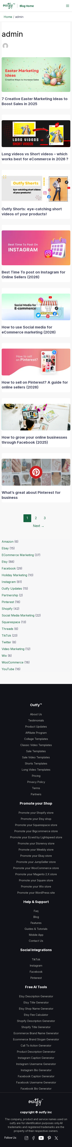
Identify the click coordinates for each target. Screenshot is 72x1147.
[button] (27, 6)
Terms (36, 788)
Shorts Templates (36, 763)
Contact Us (36, 941)
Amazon (7, 541)
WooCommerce (12, 662)
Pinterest (8, 602)
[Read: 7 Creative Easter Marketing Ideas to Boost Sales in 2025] (36, 74)
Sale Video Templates (36, 757)
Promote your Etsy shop (36, 819)
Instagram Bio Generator (36, 1070)
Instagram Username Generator (36, 1064)
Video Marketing (13, 649)
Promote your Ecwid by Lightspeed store (36, 837)
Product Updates (36, 726)
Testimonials (36, 720)
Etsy (5, 562)
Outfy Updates (12, 588)
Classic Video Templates (36, 745)
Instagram (9, 582)
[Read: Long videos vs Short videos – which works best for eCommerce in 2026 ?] (36, 133)
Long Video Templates (36, 769)
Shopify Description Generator (36, 1021)
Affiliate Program (36, 732)
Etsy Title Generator (36, 1002)
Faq (36, 911)
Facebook (9, 568)
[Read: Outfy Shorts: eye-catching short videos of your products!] (36, 188)
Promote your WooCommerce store (36, 868)
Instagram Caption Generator (36, 1058)
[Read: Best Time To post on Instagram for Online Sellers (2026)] (36, 247)
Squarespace (11, 622)
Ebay (5, 548)
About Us (36, 714)
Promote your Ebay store (36, 856)
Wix (4, 655)
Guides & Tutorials (36, 929)
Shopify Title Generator (36, 1027)
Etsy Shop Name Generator (36, 1008)
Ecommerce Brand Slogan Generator (36, 1039)
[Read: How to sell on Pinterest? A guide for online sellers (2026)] (36, 362)
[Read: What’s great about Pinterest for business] (36, 472)
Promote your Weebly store (36, 849)
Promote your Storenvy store (36, 843)
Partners (36, 794)
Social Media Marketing (18, 615)
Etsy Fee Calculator (36, 1015)
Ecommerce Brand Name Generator (36, 1033)
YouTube (8, 669)
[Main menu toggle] (68, 6)
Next (38, 526)
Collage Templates (36, 739)
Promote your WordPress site (36, 892)
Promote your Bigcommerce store (36, 831)
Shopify (7, 609)
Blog (36, 917)
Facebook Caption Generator (36, 1076)
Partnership (10, 595)
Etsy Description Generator (36, 996)
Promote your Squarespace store (36, 825)
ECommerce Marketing (18, 555)
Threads (7, 629)
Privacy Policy (36, 782)
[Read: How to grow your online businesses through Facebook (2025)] (36, 417)
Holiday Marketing (14, 575)
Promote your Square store (36, 880)
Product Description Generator (36, 1051)
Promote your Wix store (36, 886)
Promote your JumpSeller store (36, 862)
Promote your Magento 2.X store (36, 874)
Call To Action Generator (36, 1045)
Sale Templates (36, 751)
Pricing (36, 776)
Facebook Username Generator (36, 1082)
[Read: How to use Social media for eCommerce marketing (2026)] (36, 307)
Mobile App (36, 935)
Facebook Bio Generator (36, 1088)
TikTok (6, 635)
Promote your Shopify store (36, 812)
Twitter (6, 642)
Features (36, 923)
